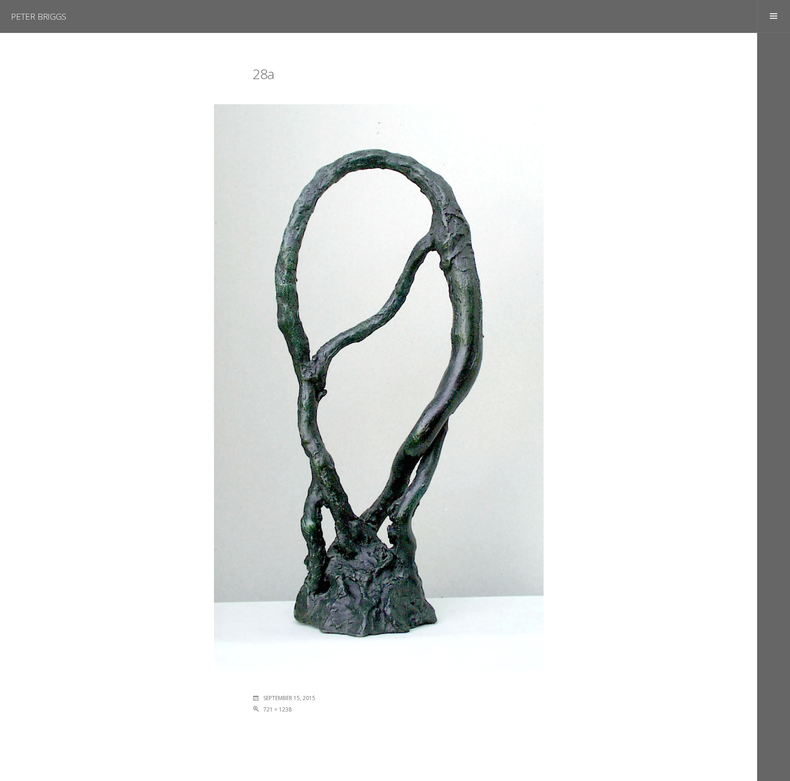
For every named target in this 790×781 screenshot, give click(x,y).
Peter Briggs (38, 16)
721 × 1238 (277, 709)
